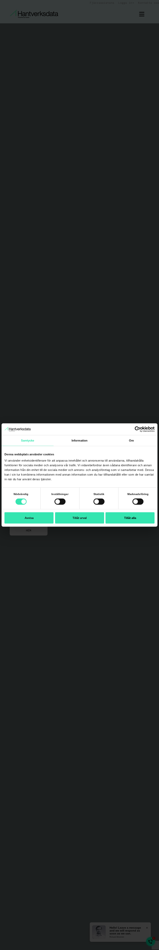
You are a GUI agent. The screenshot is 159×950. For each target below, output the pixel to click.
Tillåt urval (80, 517)
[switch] (60, 502)
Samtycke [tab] (27, 440)
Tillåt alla (130, 517)
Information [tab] (79, 440)
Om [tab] (131, 440)
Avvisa (29, 517)
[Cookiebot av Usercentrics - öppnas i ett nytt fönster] (138, 429)
